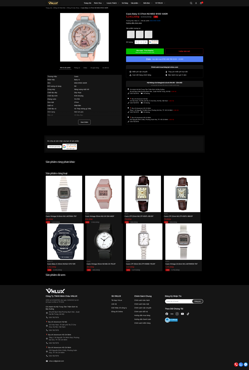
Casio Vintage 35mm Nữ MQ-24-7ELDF (101, 264)
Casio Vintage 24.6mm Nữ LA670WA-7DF (61, 216)
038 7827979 (134, 93)
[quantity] (137, 42)
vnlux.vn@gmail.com (56, 361)
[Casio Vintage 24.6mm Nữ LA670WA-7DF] (64, 194)
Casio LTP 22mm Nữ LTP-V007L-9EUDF (138, 216)
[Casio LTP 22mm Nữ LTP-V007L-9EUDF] (142, 194)
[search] (152, 10)
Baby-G (77, 80)
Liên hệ (114, 304)
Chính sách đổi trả (141, 312)
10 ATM (77, 99)
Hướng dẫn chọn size (134, 23)
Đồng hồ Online (117, 312)
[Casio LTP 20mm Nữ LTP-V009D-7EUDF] (144, 241)
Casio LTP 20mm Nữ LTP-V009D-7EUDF (140, 264)
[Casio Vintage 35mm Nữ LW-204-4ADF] (103, 194)
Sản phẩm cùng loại (56, 173)
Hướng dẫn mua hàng (142, 315)
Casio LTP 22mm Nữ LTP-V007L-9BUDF (178, 216)
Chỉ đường (146, 93)
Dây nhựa (77, 92)
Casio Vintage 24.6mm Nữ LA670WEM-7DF (181, 264)
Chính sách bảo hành (142, 300)
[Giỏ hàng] (201, 3)
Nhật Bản (77, 105)
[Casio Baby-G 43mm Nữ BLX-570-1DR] (65, 241)
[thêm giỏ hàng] (75, 178)
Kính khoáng (78, 96)
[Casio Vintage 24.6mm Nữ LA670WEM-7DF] (183, 241)
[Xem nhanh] (79, 178)
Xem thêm (84, 122)
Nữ (75, 86)
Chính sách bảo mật (141, 304)
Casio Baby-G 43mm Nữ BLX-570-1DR (61, 264)
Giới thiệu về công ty (119, 308)
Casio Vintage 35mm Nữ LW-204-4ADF (99, 216)
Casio (76, 76)
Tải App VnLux (116, 300)
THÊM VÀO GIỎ (184, 51)
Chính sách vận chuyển (142, 308)
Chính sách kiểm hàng (142, 323)
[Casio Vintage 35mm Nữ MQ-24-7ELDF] (105, 241)
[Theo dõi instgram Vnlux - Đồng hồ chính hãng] (177, 314)
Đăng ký (198, 301)
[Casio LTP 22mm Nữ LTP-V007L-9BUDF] (182, 194)
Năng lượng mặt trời (81, 89)
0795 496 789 (167, 59)
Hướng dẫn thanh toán (142, 319)
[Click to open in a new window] (84, 37)
